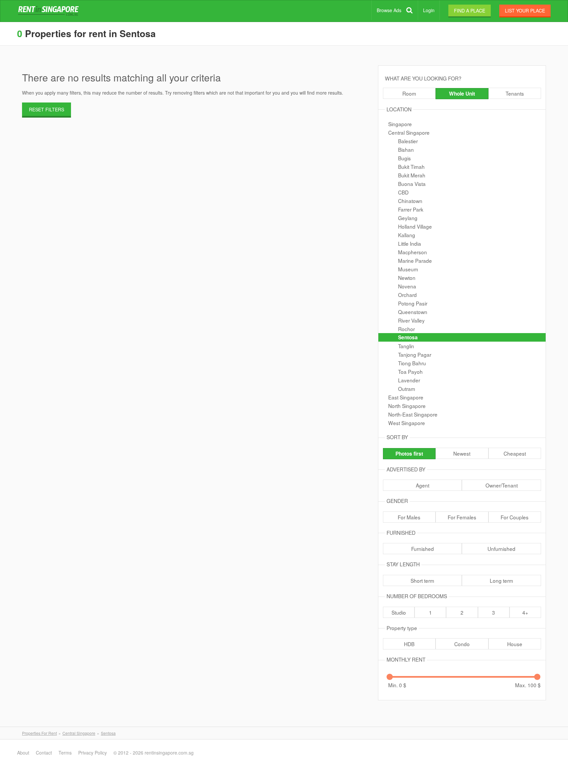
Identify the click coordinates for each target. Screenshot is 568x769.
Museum (408, 269)
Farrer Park (410, 209)
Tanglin (406, 346)
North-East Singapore (413, 414)
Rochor (406, 328)
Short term (422, 580)
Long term (501, 580)
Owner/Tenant (501, 485)
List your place (525, 10)
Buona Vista (412, 183)
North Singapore (407, 405)
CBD (403, 192)
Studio (398, 612)
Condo (462, 643)
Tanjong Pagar (414, 354)
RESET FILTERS (46, 109)
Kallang (406, 234)
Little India (409, 243)
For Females (462, 517)
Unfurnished (501, 548)
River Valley (411, 320)
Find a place (469, 10)
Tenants (515, 93)
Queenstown (412, 311)
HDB (409, 643)
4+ (525, 612)
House (514, 643)
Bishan (406, 149)
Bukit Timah (411, 166)
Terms (65, 752)
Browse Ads (389, 10)
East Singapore (405, 397)
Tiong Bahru (412, 363)
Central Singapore (409, 132)
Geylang (407, 217)
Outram (406, 388)
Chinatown (410, 200)
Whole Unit (462, 93)
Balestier (408, 141)
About (23, 752)
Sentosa (408, 337)
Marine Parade (415, 260)
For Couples (515, 517)
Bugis (404, 158)
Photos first (409, 453)
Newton (406, 277)
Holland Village (415, 226)
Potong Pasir (412, 303)
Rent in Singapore (49, 11)
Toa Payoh (410, 371)
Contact (44, 752)
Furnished (422, 548)
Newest (461, 453)
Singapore (400, 123)
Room (409, 93)
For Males (409, 517)
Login (429, 10)
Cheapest (515, 453)
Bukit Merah (411, 175)
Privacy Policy (92, 752)
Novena (407, 286)
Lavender (409, 380)
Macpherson (412, 252)
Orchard (407, 294)
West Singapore (406, 422)
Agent (422, 485)
